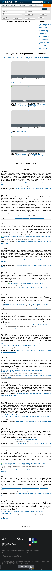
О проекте (4, 535)
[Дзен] (30, 539)
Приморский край (43, 43)
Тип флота (4, 13)
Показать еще (26, 526)
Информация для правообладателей (9, 544)
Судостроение (5, 5)
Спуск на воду (19, 57)
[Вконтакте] (32, 539)
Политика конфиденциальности (8, 543)
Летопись (30, 5)
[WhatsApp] (35, 542)
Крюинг (18, 538)
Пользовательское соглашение (8, 542)
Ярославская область (44, 36)
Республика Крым (43, 30)
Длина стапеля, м (43, 13)
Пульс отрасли (22, 5)
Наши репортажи (20, 540)
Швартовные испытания (31, 57)
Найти (44, 8)
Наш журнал (4, 537)
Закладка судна (11, 57)
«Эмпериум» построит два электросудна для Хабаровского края (31, 308)
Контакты (30, 535)
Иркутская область (44, 48)
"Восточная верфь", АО (21, 105)
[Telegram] (32, 542)
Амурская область (43, 46)
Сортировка (39, 16)
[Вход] (49, 2)
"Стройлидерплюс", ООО (38, 130)
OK (31, 566)
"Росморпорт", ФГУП (36, 128)
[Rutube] (35, 539)
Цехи (3, 10)
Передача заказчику (22, 58)
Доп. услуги (29, 10)
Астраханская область (45, 32)
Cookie (28, 566)
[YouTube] (30, 545)
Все (4, 57)
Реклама (3, 539)
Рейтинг (36, 5)
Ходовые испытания (43, 57)
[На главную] (9, 2)
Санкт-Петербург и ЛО (45, 24)
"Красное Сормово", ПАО (39, 106)
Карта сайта (4, 545)
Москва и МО (42, 26)
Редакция (4, 538)
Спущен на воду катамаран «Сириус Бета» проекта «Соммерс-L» (31, 328)
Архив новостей (20, 542)
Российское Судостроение (22, 535)
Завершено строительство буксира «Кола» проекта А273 (29, 218)
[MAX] (30, 542)
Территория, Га (28, 13)
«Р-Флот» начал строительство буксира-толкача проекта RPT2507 (31, 287)
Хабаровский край (43, 45)
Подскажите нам (18, 79)
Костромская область (44, 37)
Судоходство (19, 537)
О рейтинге (47, 5)
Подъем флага (31, 58)
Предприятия (14, 5)
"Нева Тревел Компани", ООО (20, 154)
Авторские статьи (20, 539)
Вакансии (30, 537)
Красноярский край (44, 42)
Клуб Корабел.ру (5, 540)
